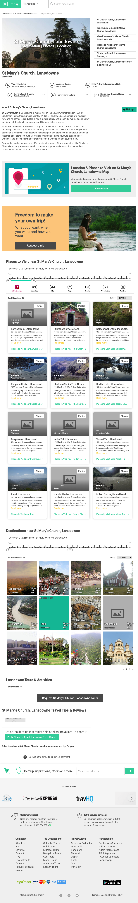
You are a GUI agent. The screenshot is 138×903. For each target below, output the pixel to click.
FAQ (17, 856)
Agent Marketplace (109, 850)
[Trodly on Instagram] (69, 895)
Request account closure (24, 868)
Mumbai (75, 853)
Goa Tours (48, 856)
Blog (17, 846)
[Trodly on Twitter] (77, 895)
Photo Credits (22, 860)
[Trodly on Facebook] (61, 895)
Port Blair (76, 866)
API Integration (107, 853)
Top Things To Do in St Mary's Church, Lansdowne (111, 29)
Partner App (105, 860)
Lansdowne (31, 14)
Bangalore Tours (52, 853)
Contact (19, 853)
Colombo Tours (51, 843)
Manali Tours (50, 860)
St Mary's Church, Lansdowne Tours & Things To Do (114, 63)
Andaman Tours (51, 863)
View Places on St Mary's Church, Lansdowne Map (113, 38)
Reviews (20, 850)
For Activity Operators (110, 843)
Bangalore (76, 850)
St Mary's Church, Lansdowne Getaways (111, 55)
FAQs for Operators (109, 856)
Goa (73, 863)
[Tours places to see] (10, 4)
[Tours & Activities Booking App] (95, 882)
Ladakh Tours (50, 866)
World (4, 14)
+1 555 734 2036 (40, 825)
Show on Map (101, 188)
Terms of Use (98, 895)
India (10, 14)
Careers (19, 863)
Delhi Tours (49, 846)
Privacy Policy (116, 895)
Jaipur (74, 856)
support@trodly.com (42, 822)
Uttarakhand (19, 14)
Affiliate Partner (107, 846)
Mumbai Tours (51, 850)
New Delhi (76, 846)
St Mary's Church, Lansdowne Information (111, 21)
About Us (20, 843)
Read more (16, 343)
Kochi (74, 860)
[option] (24, 798)
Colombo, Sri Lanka (81, 843)
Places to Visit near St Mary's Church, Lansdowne (111, 46)
